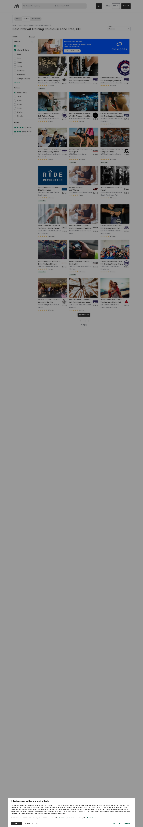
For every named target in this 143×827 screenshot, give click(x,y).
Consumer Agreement (65, 818)
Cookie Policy (128, 823)
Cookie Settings (32, 823)
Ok (16, 823)
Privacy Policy (91, 818)
